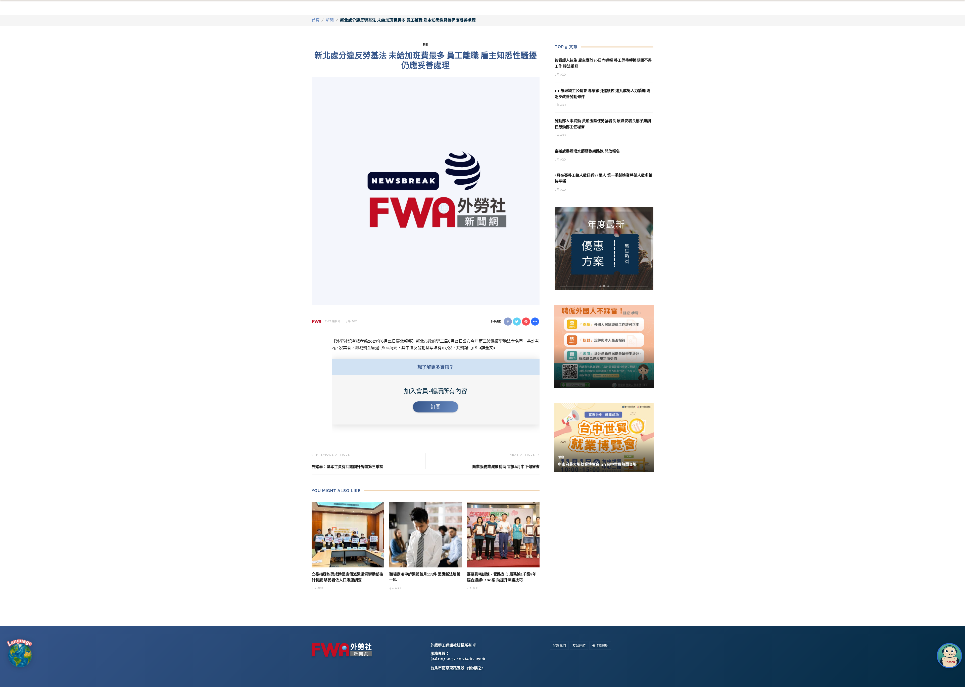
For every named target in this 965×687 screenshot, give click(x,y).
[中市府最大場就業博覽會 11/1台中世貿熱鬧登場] (604, 437)
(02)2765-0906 (472, 658)
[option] (604, 248)
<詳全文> (487, 347)
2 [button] (605, 286)
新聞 (330, 20)
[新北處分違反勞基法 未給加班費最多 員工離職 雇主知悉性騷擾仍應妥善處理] (426, 190)
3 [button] (609, 286)
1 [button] (601, 286)
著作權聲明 (600, 645)
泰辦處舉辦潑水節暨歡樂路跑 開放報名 (587, 150)
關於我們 (559, 645)
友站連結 (579, 645)
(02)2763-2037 (442, 658)
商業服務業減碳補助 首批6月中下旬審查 (506, 466)
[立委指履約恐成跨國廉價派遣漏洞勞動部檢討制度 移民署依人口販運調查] (348, 534)
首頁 (316, 20)
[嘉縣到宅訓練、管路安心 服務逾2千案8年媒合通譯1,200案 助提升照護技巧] (503, 534)
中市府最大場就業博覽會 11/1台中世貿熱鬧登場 (597, 464)
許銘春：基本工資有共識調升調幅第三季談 (347, 466)
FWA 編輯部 (332, 321)
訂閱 (435, 407)
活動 (561, 457)
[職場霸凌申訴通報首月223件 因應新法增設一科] (425, 534)
